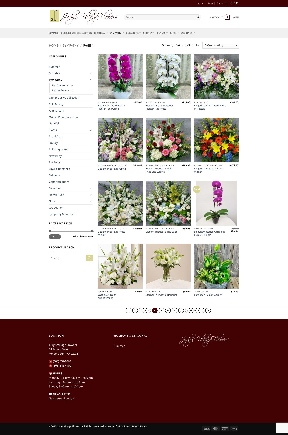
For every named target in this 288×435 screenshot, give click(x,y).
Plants (161, 32)
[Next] (208, 310)
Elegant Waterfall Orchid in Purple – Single (209, 233)
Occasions (132, 32)
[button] (220, 17)
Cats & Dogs (56, 104)
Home (53, 45)
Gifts (173, 32)
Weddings (186, 32)
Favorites (54, 188)
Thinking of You (59, 149)
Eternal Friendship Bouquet (161, 294)
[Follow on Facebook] (231, 3)
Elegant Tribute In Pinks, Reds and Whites (160, 170)
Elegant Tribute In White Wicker (111, 233)
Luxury (53, 143)
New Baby (55, 156)
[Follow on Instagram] (234, 3)
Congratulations (59, 182)
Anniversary (56, 110)
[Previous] (128, 310)
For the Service (60, 90)
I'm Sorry (54, 162)
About (201, 3)
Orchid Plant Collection (63, 117)
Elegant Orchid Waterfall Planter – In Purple (112, 107)
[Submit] (198, 17)
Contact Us (222, 3)
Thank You (55, 136)
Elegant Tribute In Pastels (112, 168)
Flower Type (56, 195)
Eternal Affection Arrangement (107, 296)
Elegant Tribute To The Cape (162, 231)
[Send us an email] (237, 3)
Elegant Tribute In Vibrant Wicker (208, 170)
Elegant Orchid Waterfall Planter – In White (160, 107)
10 (194, 310)
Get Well (54, 123)
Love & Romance (59, 169)
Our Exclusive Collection (76, 32)
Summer (54, 32)
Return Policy (139, 426)
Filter (55, 236)
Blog (210, 3)
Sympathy (115, 32)
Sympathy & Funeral (61, 214)
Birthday (99, 32)
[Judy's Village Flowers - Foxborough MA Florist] (84, 17)
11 (201, 310)
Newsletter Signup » (61, 398)
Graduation (56, 207)
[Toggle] (91, 73)
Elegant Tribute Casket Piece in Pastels (210, 107)
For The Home (60, 85)
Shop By (148, 32)
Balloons (54, 175)
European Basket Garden (208, 294)
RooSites (124, 426)
